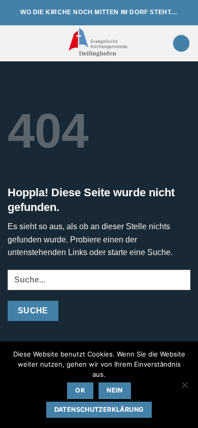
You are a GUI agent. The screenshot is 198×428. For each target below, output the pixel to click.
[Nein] (184, 388)
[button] (14, 43)
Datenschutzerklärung (99, 409)
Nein (115, 390)
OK (80, 390)
